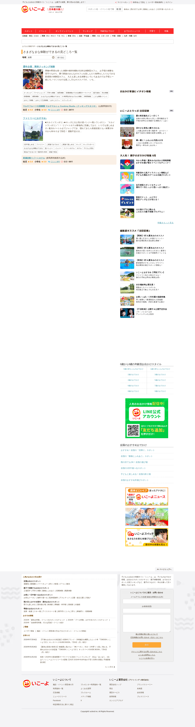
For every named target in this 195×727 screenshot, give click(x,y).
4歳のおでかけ (133, 380)
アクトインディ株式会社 (138, 680)
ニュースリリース (60, 697)
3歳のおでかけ (160, 375)
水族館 (77, 605)
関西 (94, 36)
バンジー (58, 148)
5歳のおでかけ (160, 380)
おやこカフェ (55, 100)
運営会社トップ (115, 685)
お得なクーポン (30, 598)
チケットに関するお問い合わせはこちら (146, 652)
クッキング (28, 93)
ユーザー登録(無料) (155, 2)
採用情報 (112, 697)
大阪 (98, 36)
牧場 (56, 584)
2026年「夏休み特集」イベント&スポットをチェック (44, 620)
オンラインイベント (65, 31)
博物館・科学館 (61, 605)
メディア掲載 (86, 697)
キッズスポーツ (88, 144)
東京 (48, 36)
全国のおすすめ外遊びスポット (135, 480)
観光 (68, 584)
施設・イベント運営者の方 (63, 685)
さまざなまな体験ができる (50, 96)
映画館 (50, 605)
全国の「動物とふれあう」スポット (137, 456)
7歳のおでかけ (160, 386)
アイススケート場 (49, 611)
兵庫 (107, 36)
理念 (111, 689)
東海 (69, 36)
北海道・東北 (27, 36)
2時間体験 (87, 96)
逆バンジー (49, 148)
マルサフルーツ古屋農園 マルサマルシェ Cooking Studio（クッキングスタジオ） (60, 106)
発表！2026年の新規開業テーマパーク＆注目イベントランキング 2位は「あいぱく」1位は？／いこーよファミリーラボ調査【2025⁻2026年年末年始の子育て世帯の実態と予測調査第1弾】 (75, 659)
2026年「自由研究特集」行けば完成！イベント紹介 (44, 623)
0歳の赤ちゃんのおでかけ (133, 369)
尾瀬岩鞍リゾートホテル (34, 158)
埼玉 (63, 36)
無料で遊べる (42, 598)
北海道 (36, 36)
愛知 (74, 36)
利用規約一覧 (58, 689)
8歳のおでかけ (133, 391)
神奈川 (53, 36)
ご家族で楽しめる (67, 144)
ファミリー (40, 144)
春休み (126, 9)
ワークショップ (39, 93)
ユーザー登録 (29, 631)
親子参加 (96, 93)
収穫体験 (27, 96)
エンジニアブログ (116, 701)
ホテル (79, 148)
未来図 (139, 689)
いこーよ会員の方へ (146, 658)
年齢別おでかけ (107, 31)
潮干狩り (61, 611)
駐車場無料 (53, 598)
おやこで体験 (28, 100)
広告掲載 (56, 693)
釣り (51, 584)
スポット (29, 31)
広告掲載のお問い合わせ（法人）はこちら (146, 637)
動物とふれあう (149, 9)
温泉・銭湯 (28, 611)
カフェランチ (67, 100)
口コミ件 (55, 110)
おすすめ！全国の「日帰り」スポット (138, 450)
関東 (43, 36)
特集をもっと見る (166, 223)
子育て (152, 31)
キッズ (78, 144)
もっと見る (109, 667)
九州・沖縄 (128, 36)
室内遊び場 (41, 605)
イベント (43, 31)
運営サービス (114, 693)
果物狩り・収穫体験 (84, 611)
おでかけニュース (132, 31)
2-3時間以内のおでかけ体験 (72, 96)
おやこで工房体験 (42, 100)
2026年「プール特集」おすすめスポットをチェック (88, 620)
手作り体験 (51, 93)
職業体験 (68, 591)
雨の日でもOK (136, 9)
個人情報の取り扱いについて (147, 634)
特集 (166, 31)
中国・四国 (116, 36)
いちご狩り (71, 611)
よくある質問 (86, 689)
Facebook (57, 701)
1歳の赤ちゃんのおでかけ (160, 369)
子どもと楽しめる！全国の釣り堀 (136, 474)
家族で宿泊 (53, 152)
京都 (102, 36)
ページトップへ (165, 569)
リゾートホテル (69, 148)
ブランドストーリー (144, 685)
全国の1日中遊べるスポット (133, 468)
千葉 (58, 36)
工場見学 (27, 591)
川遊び (88, 598)
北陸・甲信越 (84, 36)
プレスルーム (86, 693)
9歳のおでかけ (160, 391)
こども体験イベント (100, 96)
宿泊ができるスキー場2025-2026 (35, 152)
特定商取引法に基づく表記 (63, 704)
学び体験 (105, 93)
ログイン (169, 2)
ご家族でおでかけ (53, 144)
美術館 (70, 605)
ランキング (88, 31)
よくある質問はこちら (146, 655)
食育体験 (60, 93)
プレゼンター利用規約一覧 (91, 685)
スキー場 (37, 611)
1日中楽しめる (29, 144)
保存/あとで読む (139, 2)
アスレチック (65, 598)
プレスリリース (143, 697)
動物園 (33, 584)
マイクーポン (122, 2)
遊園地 (26, 584)
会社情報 (140, 693)
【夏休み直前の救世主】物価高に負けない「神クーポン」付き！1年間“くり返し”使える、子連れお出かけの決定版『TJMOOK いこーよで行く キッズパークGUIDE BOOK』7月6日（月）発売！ (75, 649)
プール (62, 584)
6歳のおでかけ (133, 386)
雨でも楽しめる (30, 605)
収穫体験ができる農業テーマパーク (78, 93)
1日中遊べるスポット (165, 9)
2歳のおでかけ (133, 375)
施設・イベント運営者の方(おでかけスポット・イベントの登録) (61, 631)
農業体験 (35, 96)
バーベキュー (42, 584)
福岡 (135, 36)
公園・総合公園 (78, 598)
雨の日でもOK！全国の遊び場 (134, 462)
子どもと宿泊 (88, 148)
